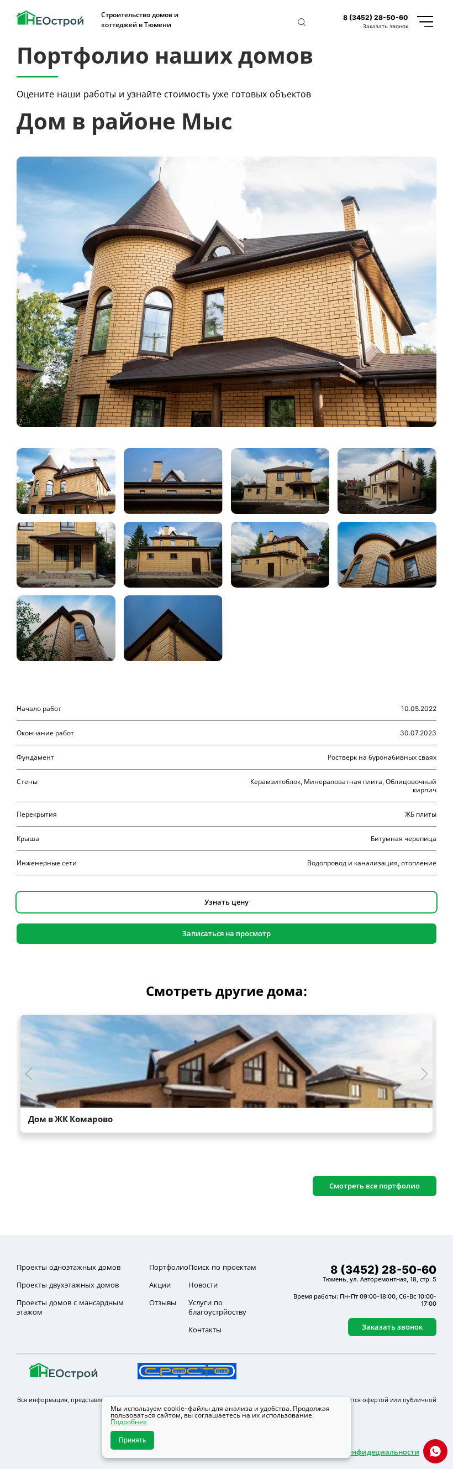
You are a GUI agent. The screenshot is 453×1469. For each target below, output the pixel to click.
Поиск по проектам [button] (222, 1267)
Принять (132, 1440)
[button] (301, 22)
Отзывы (162, 1302)
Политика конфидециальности (362, 1451)
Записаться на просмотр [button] (226, 933)
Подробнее (128, 1421)
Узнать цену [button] (226, 902)
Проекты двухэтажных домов (68, 1284)
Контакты (205, 1329)
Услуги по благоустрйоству (217, 1307)
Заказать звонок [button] (385, 26)
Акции (160, 1284)
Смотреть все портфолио (374, 1186)
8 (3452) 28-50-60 (375, 17)
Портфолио (168, 1267)
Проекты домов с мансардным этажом (70, 1307)
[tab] (66, 481)
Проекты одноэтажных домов (68, 1267)
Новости (203, 1284)
